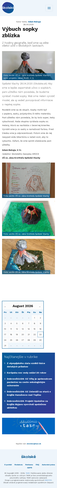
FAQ (37, 465)
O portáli (8, 465)
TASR (28, 473)
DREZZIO (48, 480)
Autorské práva (48, 465)
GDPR (29, 468)
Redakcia (19, 465)
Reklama (29, 465)
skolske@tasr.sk (34, 444)
